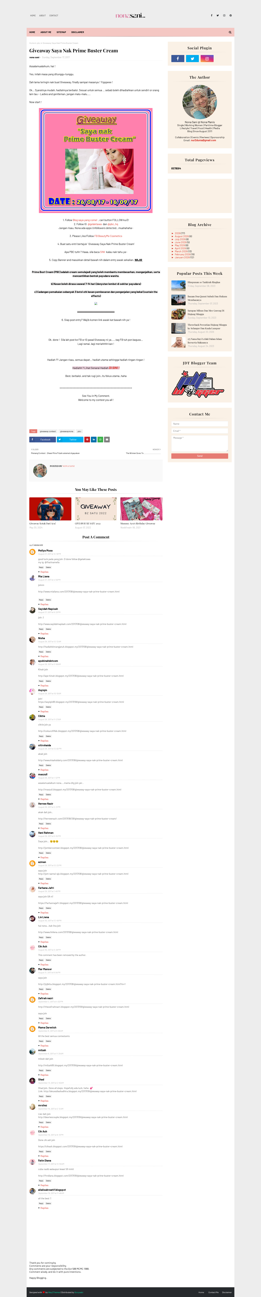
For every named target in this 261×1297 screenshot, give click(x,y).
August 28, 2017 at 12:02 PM (49, 748)
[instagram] (224, 15)
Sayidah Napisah (48, 608)
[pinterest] (230, 15)
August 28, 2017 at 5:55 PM (49, 836)
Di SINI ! (114, 368)
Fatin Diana (44, 1160)
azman (42, 861)
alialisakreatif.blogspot (52, 1189)
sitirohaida (44, 745)
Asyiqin (42, 690)
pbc (38, 43)
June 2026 (181, 242)
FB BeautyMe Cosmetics (108, 236)
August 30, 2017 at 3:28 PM (49, 950)
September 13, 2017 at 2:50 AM (51, 1083)
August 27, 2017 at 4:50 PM (49, 580)
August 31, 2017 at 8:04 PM (49, 972)
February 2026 (183, 254)
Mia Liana (43, 576)
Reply (41, 567)
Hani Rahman (45, 832)
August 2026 (182, 236)
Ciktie (41, 716)
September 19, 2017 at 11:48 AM (51, 1193)
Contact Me (213, 1292)
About (42, 15)
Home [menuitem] (32, 32)
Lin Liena (43, 917)
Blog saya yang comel (85, 220)
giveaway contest (48, 431)
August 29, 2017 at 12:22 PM (49, 865)
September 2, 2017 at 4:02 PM (50, 1001)
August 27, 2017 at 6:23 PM (49, 612)
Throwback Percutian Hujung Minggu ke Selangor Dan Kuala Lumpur (207, 326)
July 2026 (180, 239)
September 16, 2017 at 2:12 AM (50, 1109)
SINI (102, 251)
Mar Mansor (45, 969)
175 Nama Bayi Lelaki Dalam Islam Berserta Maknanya (205, 340)
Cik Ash (42, 946)
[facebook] (212, 15)
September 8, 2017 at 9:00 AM (50, 1031)
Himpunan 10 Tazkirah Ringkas (204, 282)
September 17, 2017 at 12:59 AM (51, 1164)
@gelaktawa (95, 224)
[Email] (221, 58)
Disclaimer (227, 1292)
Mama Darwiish (47, 1027)
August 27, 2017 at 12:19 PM (49, 554)
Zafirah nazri (45, 998)
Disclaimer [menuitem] (77, 32)
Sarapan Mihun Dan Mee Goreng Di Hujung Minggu (206, 312)
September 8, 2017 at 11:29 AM (50, 1053)
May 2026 (180, 245)
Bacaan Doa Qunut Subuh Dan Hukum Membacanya (207, 298)
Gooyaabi (79, 1292)
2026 (178, 233)
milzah (42, 1050)
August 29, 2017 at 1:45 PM (49, 891)
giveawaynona (66, 431)
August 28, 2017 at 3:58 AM (49, 664)
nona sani (34, 57)
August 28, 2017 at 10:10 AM (49, 693)
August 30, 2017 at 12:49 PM (49, 920)
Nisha (41, 638)
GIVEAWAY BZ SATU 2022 (87, 523)
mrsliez (42, 1105)
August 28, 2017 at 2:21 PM (49, 807)
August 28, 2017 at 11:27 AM (49, 719)
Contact (53, 15)
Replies (44, 571)
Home (33, 15)
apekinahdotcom (48, 660)
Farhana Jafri (46, 887)
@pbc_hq (113, 224)
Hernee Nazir (45, 803)
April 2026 (181, 248)
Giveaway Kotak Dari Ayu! (42, 523)
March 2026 (181, 251)
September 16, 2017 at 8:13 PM (50, 1135)
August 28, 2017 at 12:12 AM (49, 641)
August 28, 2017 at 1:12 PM (49, 778)
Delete (48, 567)
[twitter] (217, 15)
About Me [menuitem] (45, 32)
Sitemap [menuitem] (61, 32)
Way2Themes (54, 1292)
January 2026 (182, 257)
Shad (41, 1079)
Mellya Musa (45, 550)
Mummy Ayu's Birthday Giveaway (137, 523)
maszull (42, 774)
